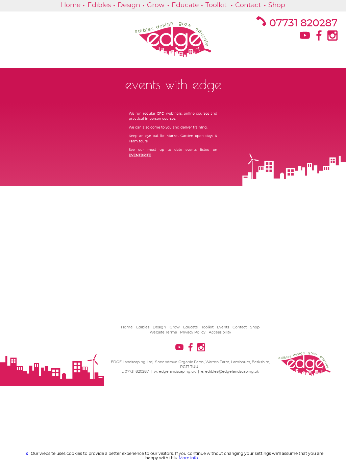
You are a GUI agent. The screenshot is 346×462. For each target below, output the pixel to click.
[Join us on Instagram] (332, 37)
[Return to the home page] (173, 40)
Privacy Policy (192, 332)
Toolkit (216, 5)
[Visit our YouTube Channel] (304, 37)
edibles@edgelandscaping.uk (232, 371)
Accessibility (220, 332)
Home (70, 5)
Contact (248, 5)
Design (129, 5)
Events (223, 327)
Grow (156, 5)
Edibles (99, 5)
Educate (185, 5)
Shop (276, 5)
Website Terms (163, 332)
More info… (190, 458)
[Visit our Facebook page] (318, 37)
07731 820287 (303, 23)
